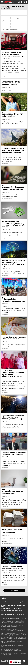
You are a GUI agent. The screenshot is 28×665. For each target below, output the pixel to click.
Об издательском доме (8, 601)
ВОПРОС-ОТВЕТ (6, 90)
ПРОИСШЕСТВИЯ (7, 198)
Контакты (17, 608)
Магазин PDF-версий (14, 603)
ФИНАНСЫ (5, 506)
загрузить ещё (14, 590)
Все (3, 12)
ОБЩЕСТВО (5, 76)
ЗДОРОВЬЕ (5, 584)
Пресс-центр (22, 601)
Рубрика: (4, 20)
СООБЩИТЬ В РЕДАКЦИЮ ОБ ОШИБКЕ (12, 614)
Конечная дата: (5, 26)
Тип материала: (5, 18)
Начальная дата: (5, 23)
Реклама (4, 603)
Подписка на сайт (7, 608)
